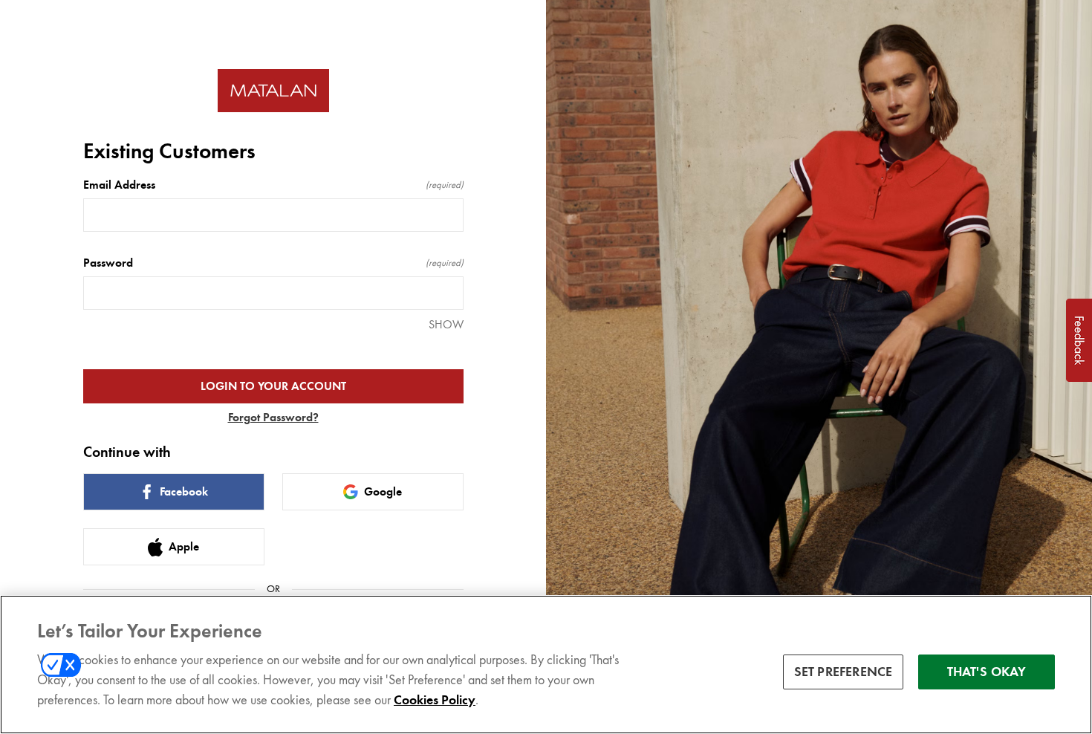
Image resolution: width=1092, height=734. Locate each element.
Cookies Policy (434, 700)
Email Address (273, 185)
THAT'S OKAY (987, 671)
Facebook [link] (184, 491)
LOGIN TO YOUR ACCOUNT (273, 386)
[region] (546, 664)
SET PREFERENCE (843, 671)
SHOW (446, 324)
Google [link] (383, 491)
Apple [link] (184, 546)
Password (273, 263)
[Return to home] (273, 91)
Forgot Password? (273, 417)
